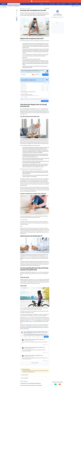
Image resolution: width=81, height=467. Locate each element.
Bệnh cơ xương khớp (22, 8)
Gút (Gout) (24, 54)
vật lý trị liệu (46, 255)
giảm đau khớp (35, 279)
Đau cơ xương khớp (28, 8)
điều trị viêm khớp (28, 317)
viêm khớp (39, 108)
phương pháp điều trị (39, 273)
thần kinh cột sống (31, 320)
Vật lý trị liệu (22, 307)
